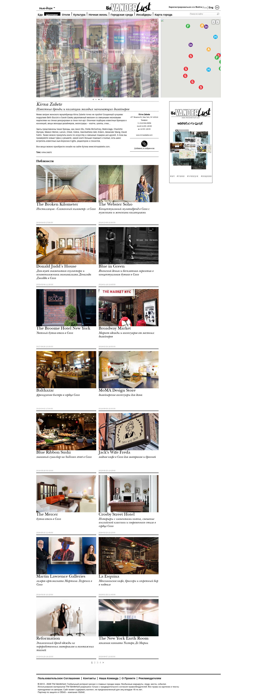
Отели (66, 14)
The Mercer (47, 515)
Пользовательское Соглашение (59, 678)
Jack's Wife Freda (114, 453)
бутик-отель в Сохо (48, 519)
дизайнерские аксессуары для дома (120, 395)
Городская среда (122, 14)
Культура (79, 14)
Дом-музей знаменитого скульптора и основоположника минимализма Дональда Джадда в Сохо (63, 274)
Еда (40, 14)
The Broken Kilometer (57, 205)
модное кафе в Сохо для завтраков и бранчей (127, 457)
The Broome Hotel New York (63, 329)
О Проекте (128, 678)
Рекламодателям (150, 678)
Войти (199, 7)
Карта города (163, 14)
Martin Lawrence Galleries (60, 577)
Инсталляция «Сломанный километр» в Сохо (65, 209)
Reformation (48, 639)
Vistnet (81, 692)
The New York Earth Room (124, 639)
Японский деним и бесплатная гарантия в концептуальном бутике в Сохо (126, 272)
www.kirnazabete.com (144, 135)
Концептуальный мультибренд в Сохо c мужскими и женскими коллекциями (124, 210)
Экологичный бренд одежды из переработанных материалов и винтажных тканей (65, 646)
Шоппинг (52, 14)
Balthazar (45, 391)
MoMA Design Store (117, 391)
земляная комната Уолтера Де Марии (123, 643)
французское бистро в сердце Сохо (58, 395)
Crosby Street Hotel (117, 515)
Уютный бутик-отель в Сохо (54, 333)
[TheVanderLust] (128, 6)
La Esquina (109, 577)
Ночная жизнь (98, 14)
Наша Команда (108, 678)
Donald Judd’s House (56, 267)
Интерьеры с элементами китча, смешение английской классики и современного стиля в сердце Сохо (127, 522)
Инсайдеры (143, 14)
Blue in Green (112, 267)
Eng (211, 7)
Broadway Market (115, 329)
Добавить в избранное (144, 148)
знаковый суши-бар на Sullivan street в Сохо (63, 457)
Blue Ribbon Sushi (53, 453)
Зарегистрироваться (180, 7)
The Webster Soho (115, 205)
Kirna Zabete (46, 153)
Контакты (89, 678)
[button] (191, 56)
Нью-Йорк (46, 8)
